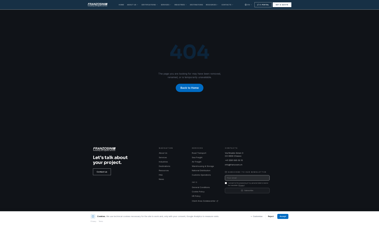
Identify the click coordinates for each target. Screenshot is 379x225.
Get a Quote (282, 5)
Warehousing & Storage (203, 166)
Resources (211, 5)
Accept (283, 216)
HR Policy (196, 196)
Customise (257, 216)
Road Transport (199, 153)
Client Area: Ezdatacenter (204, 201)
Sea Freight (197, 157)
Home (121, 5)
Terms (101, 221)
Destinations (196, 5)
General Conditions (201, 187)
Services (165, 5)
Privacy (241, 185)
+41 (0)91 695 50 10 (234, 160)
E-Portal (264, 5)
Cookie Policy (198, 191)
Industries (179, 5)
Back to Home (189, 87)
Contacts (226, 5)
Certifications (148, 5)
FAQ (161, 175)
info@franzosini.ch (233, 164)
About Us (131, 5)
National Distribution (201, 170)
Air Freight (196, 162)
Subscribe (248, 190)
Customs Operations (201, 175)
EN (248, 5)
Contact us (102, 172)
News (161, 179)
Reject (271, 216)
